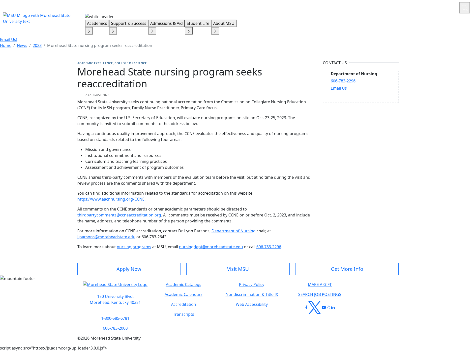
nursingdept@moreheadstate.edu (211, 246)
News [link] (22, 45)
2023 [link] (37, 45)
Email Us (339, 88)
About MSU (224, 23)
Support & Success (128, 23)
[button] (115, 287)
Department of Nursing (233, 231)
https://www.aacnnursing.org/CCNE (111, 199)
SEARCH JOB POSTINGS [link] (319, 294)
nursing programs (134, 246)
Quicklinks (391, 7)
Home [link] (5, 45)
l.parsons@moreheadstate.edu (106, 237)
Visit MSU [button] (238, 269)
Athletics (446, 7)
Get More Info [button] (347, 269)
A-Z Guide (422, 7)
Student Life (198, 23)
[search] (464, 7)
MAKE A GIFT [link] (320, 284)
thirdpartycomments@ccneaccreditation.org (119, 215)
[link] (115, 299)
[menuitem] (5, 45)
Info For (361, 7)
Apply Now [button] (129, 269)
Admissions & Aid (166, 23)
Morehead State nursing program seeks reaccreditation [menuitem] (99, 45)
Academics (97, 23)
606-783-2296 (268, 246)
